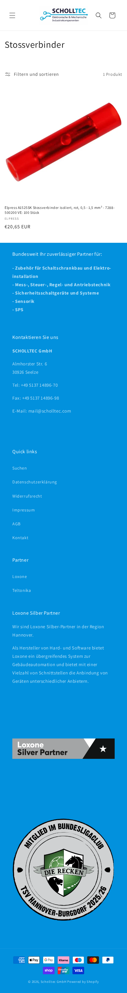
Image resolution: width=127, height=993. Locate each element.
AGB (16, 524)
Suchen (19, 468)
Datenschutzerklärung (34, 482)
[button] (12, 15)
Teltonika (21, 590)
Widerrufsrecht (27, 496)
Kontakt (20, 537)
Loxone (19, 576)
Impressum (23, 510)
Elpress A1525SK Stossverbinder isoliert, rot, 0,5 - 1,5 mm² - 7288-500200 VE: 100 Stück (60, 210)
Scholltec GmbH (54, 981)
